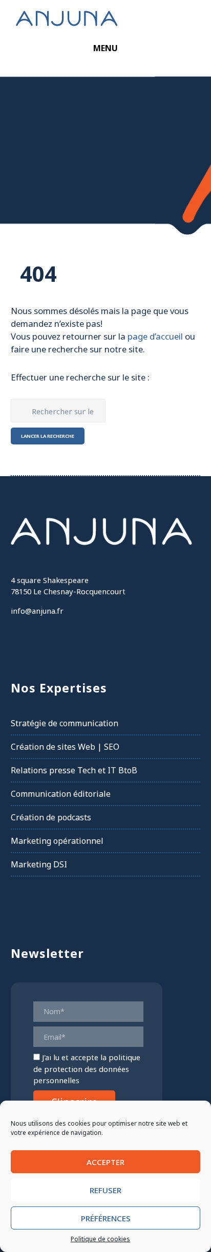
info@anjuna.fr (37, 611)
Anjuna (66, 18)
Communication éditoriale (61, 793)
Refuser (105, 1190)
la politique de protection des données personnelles (86, 1068)
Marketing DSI (39, 864)
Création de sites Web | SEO (65, 746)
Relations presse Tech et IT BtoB (74, 770)
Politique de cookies (100, 1239)
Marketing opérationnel (57, 840)
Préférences (106, 1218)
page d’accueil (155, 336)
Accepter (105, 1162)
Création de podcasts (51, 817)
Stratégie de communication (64, 723)
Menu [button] (105, 48)
